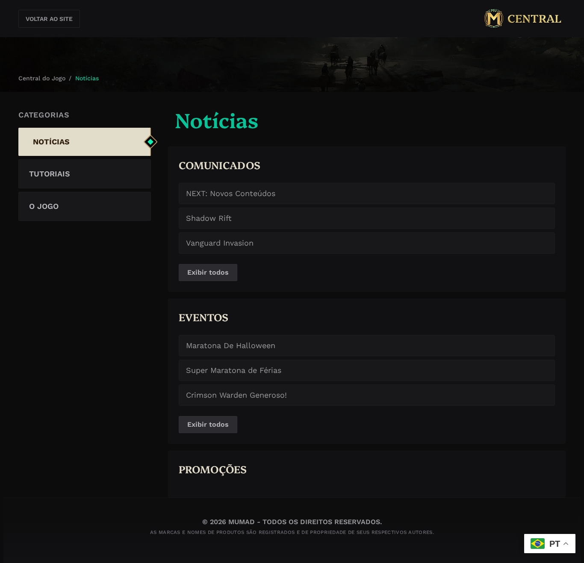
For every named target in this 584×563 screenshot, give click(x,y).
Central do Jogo (41, 78)
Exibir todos (208, 272)
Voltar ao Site (49, 18)
